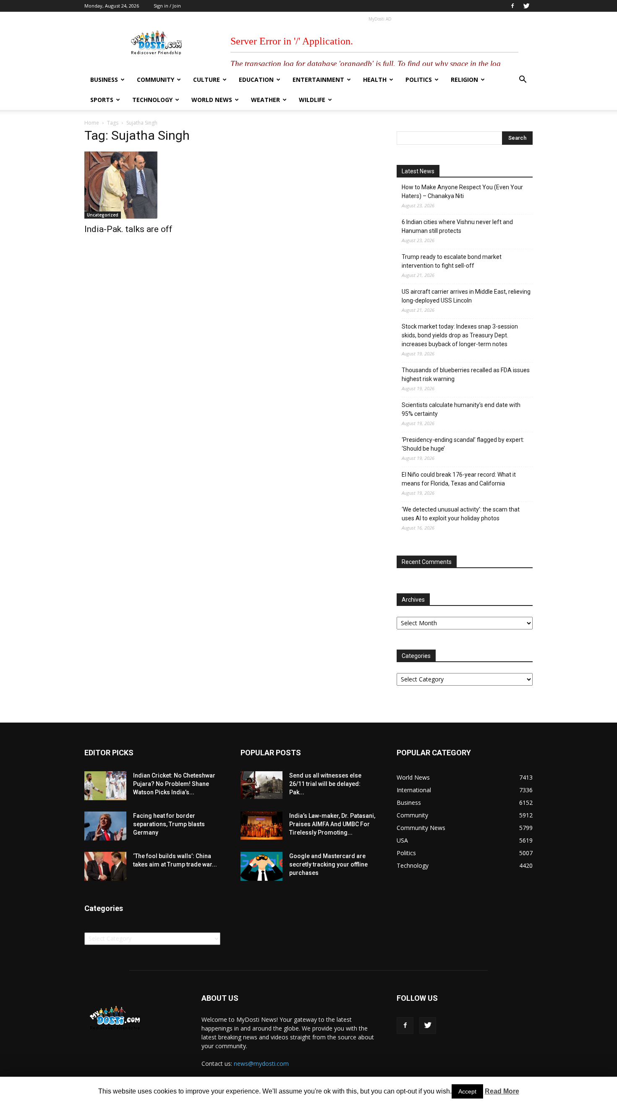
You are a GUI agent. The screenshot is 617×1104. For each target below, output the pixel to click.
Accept (467, 1091)
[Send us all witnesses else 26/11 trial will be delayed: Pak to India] (261, 785)
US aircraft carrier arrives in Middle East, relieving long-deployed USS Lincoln (466, 296)
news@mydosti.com (261, 1063)
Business (104, 80)
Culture (206, 80)
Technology (152, 100)
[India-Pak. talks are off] (152, 185)
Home (91, 122)
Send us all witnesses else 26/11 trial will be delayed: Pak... (325, 784)
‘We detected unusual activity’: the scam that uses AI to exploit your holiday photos (461, 514)
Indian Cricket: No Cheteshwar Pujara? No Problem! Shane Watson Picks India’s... (174, 784)
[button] (522, 80)
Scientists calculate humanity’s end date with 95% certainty (461, 409)
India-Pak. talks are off (128, 229)
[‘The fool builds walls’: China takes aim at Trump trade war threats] (105, 866)
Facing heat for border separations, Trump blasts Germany (169, 824)
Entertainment (318, 80)
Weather (265, 100)
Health (375, 80)
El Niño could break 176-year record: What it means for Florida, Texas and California (459, 479)
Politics (418, 80)
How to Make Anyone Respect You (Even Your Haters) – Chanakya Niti (462, 191)
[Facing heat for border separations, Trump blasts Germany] (105, 826)
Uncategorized (102, 215)
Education (256, 80)
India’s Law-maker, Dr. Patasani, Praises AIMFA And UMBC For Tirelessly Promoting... (332, 824)
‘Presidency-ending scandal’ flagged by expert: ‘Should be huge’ (463, 444)
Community (155, 80)
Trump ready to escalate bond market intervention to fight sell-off (452, 261)
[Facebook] (512, 6)
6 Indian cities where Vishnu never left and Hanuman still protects (457, 226)
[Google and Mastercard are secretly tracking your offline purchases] (261, 866)
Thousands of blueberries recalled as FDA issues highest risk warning (466, 374)
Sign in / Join (167, 6)
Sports (101, 100)
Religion (464, 80)
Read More (502, 1091)
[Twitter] (526, 6)
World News (211, 100)
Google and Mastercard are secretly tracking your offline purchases (328, 864)
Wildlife (312, 100)
